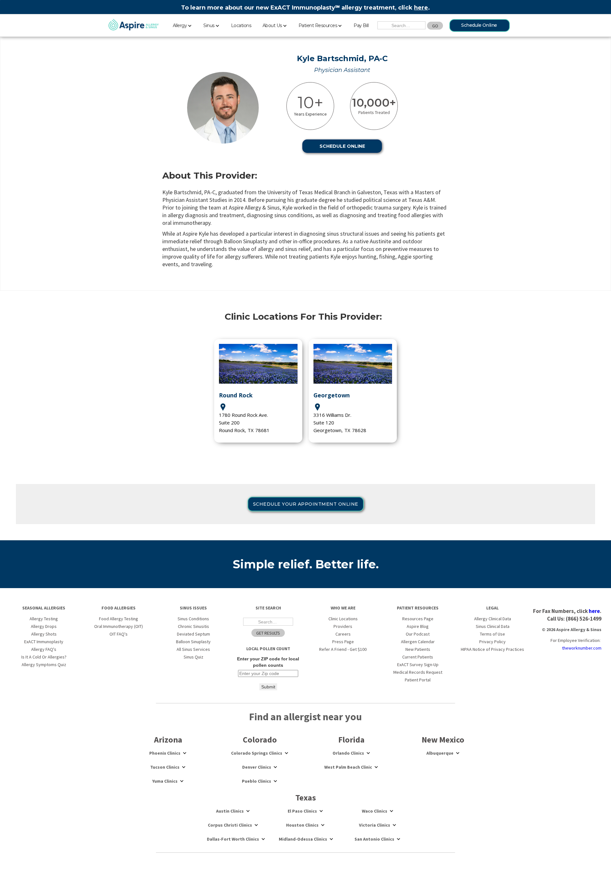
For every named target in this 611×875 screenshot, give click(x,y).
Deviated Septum (193, 634)
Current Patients (417, 657)
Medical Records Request (417, 672)
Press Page (343, 641)
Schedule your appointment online (305, 504)
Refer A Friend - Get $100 (343, 649)
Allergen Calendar (418, 641)
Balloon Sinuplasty (193, 641)
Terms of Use (492, 634)
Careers (343, 634)
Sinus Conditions (193, 619)
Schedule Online (479, 25)
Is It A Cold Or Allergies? (44, 657)
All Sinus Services (193, 649)
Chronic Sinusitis (193, 626)
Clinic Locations (343, 619)
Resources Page (417, 619)
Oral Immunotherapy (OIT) (118, 626)
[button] (182, 24)
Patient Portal (418, 680)
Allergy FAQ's (43, 649)
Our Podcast (418, 634)
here (421, 7)
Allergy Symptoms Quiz (44, 664)
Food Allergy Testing (118, 619)
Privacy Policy (492, 641)
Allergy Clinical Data (492, 619)
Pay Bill (361, 25)
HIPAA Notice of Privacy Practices (492, 649)
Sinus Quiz (193, 657)
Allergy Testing (44, 619)
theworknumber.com (581, 648)
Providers (343, 626)
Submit (268, 686)
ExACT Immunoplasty (43, 641)
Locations (241, 25)
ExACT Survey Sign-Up (418, 664)
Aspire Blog (418, 626)
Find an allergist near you (305, 716)
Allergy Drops (44, 626)
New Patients (417, 649)
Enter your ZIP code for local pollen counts (268, 662)
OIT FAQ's (118, 634)
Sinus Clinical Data (492, 626)
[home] (133, 25)
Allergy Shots (44, 634)
